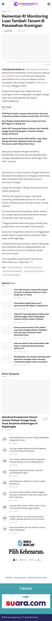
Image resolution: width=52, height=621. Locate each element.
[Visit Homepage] (26, 3)
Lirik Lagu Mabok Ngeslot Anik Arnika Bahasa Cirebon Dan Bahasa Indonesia (27, 449)
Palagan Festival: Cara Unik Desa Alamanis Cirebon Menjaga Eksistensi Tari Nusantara (26, 517)
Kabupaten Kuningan (33, 267)
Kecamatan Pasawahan (12, 271)
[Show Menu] (3, 4)
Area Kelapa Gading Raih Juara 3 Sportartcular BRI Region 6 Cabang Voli (24, 122)
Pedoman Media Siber (37, 577)
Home (4, 11)
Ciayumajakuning (15, 267)
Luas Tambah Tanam (11, 76)
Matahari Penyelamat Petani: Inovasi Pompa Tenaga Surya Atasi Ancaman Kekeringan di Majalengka (19, 421)
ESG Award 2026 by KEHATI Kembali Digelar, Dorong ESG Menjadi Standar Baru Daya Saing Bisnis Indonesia (28, 494)
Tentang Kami (20, 577)
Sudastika (8, 31)
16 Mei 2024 (20, 31)
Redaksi (9, 577)
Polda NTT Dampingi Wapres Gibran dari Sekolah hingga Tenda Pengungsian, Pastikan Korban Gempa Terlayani (25, 131)
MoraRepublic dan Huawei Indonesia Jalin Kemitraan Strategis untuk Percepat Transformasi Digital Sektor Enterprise (32, 359)
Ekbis (10, 11)
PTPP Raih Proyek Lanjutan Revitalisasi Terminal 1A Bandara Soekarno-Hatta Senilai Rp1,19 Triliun (25, 114)
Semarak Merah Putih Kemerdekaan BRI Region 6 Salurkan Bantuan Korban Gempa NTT (31, 345)
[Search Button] (49, 4)
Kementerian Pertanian (38, 69)
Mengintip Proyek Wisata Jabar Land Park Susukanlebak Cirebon (26, 471)
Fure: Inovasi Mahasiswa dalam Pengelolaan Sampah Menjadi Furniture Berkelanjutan (27, 460)
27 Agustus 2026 (20, 298)
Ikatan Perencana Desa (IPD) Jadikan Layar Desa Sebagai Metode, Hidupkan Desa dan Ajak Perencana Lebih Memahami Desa (24, 141)
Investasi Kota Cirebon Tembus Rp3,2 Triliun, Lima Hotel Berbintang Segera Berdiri (27, 506)
